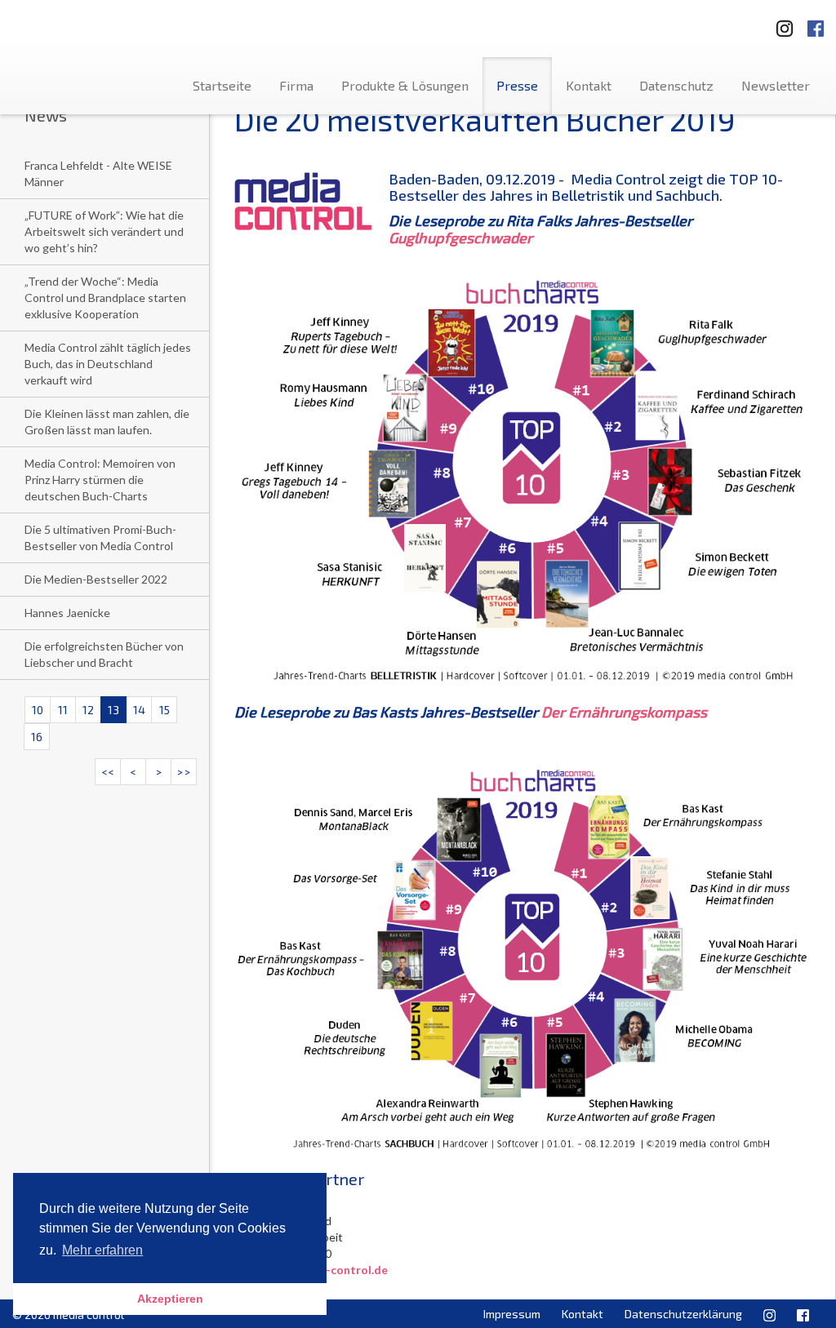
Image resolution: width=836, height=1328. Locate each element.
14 (139, 710)
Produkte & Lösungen (405, 85)
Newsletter (775, 85)
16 (36, 737)
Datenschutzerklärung (683, 1314)
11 (63, 710)
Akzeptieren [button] (170, 1298)
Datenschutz (676, 85)
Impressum (511, 1314)
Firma (296, 85)
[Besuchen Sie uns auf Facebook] (815, 23)
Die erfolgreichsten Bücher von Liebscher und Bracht (104, 654)
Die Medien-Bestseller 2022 (95, 579)
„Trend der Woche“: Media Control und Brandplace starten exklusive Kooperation (105, 297)
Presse (517, 85)
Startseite (222, 85)
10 (37, 710)
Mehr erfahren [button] (102, 1250)
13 (113, 710)
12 (88, 710)
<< (107, 772)
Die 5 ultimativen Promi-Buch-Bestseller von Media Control (100, 537)
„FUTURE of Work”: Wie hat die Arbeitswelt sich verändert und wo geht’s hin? (104, 231)
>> (183, 772)
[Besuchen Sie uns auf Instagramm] (779, 23)
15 (164, 710)
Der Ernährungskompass (624, 712)
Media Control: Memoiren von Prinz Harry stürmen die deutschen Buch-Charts (100, 479)
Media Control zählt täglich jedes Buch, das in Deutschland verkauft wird (107, 363)
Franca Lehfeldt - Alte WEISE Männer (98, 173)
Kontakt (588, 85)
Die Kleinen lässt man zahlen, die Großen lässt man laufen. (106, 421)
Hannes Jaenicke (67, 613)
